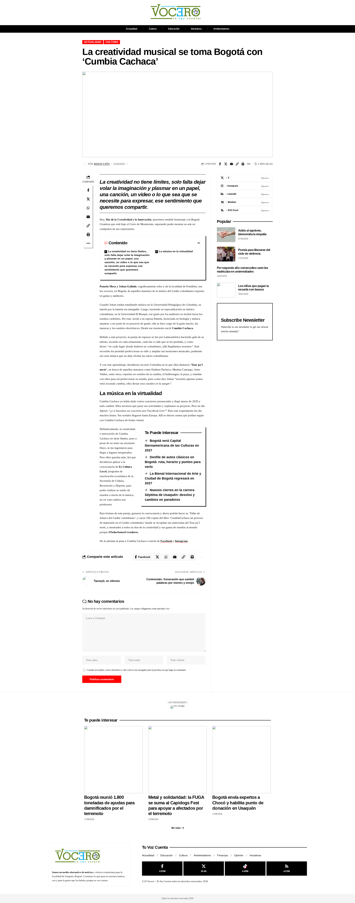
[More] (248, 164)
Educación (173, 29)
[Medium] (245, 202)
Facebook (166, 541)
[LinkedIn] (245, 194)
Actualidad (131, 29)
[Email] (231, 164)
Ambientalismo (221, 29)
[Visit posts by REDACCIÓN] (84, 164)
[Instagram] (245, 186)
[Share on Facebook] (220, 164)
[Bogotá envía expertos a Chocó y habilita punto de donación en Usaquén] (241, 759)
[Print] (243, 164)
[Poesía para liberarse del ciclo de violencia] (226, 254)
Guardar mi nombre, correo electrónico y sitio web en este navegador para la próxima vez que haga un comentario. (136, 670)
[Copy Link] (237, 164)
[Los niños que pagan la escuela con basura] (226, 290)
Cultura (153, 29)
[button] (210, 12)
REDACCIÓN (102, 164)
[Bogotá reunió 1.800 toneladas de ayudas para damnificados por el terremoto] (113, 759)
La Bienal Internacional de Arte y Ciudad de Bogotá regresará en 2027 (173, 478)
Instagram (181, 541)
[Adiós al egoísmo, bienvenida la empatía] (226, 234)
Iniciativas (196, 29)
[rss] (245, 210)
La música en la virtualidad (176, 251)
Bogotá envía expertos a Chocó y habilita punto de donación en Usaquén (237, 802)
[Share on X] (225, 164)
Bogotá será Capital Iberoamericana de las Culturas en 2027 (172, 445)
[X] (245, 177)
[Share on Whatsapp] (88, 207)
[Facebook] (162, 868)
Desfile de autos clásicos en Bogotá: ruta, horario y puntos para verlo (173, 462)
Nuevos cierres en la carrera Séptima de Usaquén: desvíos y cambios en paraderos (170, 494)
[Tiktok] (245, 868)
